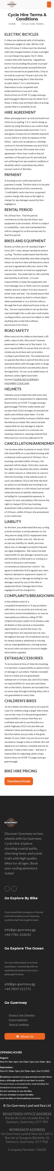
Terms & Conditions (19, 1024)
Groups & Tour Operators (22, 1015)
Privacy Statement (18, 1019)
